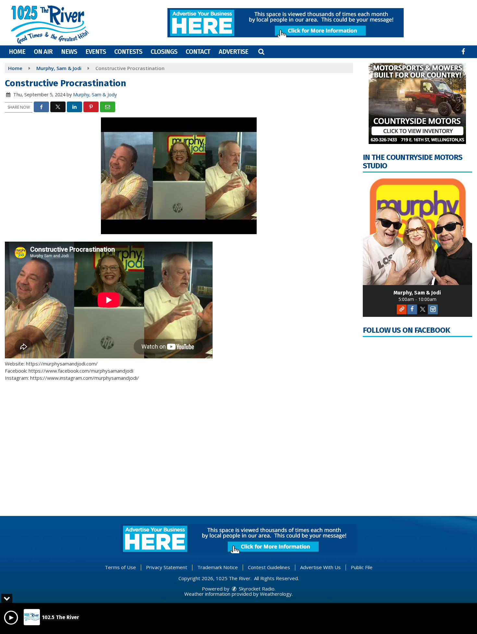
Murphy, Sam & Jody (95, 94)
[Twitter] (422, 309)
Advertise (233, 51)
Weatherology (276, 594)
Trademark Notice (217, 567)
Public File (362, 567)
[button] (261, 51)
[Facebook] (412, 309)
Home (17, 51)
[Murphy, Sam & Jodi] (417, 230)
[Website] (402, 309)
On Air (43, 51)
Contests (128, 51)
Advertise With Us (320, 567)
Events (95, 51)
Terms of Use (120, 567)
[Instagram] (433, 309)
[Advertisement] (285, 22)
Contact (198, 51)
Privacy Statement (166, 567)
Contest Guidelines (269, 567)
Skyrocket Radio (256, 588)
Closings (164, 51)
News (69, 51)
